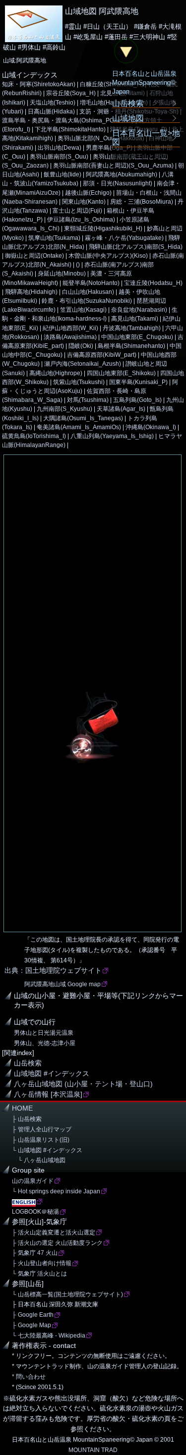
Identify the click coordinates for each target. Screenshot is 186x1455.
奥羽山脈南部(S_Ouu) (59, 156)
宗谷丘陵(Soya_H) (71, 93)
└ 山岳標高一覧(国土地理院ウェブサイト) (67, 1294)
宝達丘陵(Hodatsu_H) (153, 283)
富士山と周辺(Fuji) (77, 210)
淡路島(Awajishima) (70, 337)
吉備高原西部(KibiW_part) (101, 354)
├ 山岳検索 (27, 1119)
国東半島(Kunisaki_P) (138, 382)
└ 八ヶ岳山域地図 (38, 1160)
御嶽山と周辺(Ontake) (34, 255)
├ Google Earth (33, 1314)
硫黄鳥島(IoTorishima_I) (34, 436)
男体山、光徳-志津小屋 (44, 1043)
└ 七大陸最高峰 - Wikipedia (48, 1335)
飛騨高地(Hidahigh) (31, 291)
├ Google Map (31, 1325)
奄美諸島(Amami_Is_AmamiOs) (79, 427)
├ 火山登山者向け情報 (41, 1263)
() (78, 264)
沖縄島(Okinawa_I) (150, 427)
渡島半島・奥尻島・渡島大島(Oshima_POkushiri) (68, 120)
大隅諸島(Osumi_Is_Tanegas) (83, 418)
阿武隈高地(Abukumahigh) (121, 174)
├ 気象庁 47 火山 (35, 1252)
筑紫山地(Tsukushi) (79, 382)
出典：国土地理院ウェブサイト (53, 970)
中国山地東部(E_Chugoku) (137, 337)
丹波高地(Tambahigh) (132, 328)
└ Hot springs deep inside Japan (56, 1191)
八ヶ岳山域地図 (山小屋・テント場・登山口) (83, 1084)
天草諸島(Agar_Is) (121, 408)
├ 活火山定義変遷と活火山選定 (53, 1232)
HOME (22, 1108)
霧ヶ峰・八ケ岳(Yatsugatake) (124, 237)
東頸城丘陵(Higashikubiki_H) (103, 228)
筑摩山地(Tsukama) (54, 237)
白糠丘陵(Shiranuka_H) (111, 84)
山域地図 (128, 117)
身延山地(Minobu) (62, 273)
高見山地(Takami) (134, 318)
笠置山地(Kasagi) (83, 309)
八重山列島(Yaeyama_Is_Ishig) (112, 436)
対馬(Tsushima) (88, 399)
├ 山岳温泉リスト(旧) (40, 1139)
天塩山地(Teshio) (52, 102)
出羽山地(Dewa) (59, 147)
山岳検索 (28, 1063)
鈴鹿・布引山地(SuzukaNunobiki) (87, 300)
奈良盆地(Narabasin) (139, 309)
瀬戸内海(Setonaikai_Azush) (82, 363)
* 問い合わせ (29, 1376)
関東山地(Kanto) (84, 201)
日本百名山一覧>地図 (146, 137)
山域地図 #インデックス (51, 1073)
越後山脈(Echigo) (88, 192)
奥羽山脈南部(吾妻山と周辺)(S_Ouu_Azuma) (113, 165)
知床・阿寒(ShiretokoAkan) (38, 84)
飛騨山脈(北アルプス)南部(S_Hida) (136, 246)
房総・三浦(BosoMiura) (141, 201)
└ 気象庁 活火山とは (39, 1273)
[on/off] (126, 51)
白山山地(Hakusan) (88, 291)
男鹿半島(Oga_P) (109, 147)
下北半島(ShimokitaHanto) (70, 129)
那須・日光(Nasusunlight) (117, 183)
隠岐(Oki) (80, 345)
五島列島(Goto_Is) (137, 399)
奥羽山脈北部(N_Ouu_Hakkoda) (101, 138)
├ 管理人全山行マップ (41, 1129)
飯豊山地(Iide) (62, 174)
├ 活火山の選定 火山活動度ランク (57, 1242)
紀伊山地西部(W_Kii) (70, 328)
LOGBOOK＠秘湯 (35, 1211)
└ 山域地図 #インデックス (47, 1150)
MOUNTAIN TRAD (93, 1450)
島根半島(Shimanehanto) (131, 345)
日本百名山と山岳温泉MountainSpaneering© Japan (144, 82)
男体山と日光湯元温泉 (43, 1032)
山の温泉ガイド (33, 1180)
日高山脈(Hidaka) (51, 111)
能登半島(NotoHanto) (91, 283)
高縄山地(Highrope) (55, 373)
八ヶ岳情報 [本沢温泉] (48, 1094)
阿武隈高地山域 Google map (62, 984)
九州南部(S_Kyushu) (64, 408)
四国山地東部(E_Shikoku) (121, 373)
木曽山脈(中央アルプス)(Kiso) (108, 255)
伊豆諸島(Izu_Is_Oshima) (81, 219)
